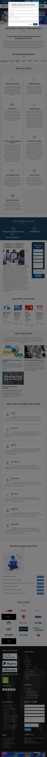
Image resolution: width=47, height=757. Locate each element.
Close (30, 24)
